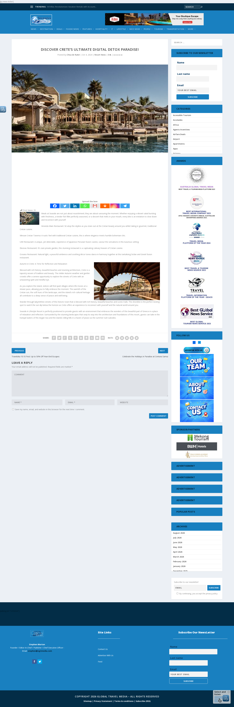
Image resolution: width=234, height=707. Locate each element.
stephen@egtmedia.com (40, 651)
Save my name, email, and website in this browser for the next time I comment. (50, 409)
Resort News (100, 54)
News (33, 29)
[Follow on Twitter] (40, 661)
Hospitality (101, 29)
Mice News (134, 29)
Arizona (176, 153)
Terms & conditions (124, 701)
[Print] (105, 206)
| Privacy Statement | (103, 701)
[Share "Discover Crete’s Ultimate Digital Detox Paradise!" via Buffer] (86, 338)
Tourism (158, 29)
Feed (100, 661)
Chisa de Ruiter (73, 54)
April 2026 (177, 552)
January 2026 (179, 566)
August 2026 (179, 533)
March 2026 (178, 556)
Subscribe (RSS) (143, 701)
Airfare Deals (179, 134)
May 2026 (177, 547)
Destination (46, 29)
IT (112, 29)
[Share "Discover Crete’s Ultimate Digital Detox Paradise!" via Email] (97, 338)
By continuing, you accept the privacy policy (198, 593)
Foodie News (72, 29)
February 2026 (179, 561)
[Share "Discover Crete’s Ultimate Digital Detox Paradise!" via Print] (102, 338)
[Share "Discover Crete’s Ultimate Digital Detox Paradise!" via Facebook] (54, 338)
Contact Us (103, 649)
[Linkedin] (75, 206)
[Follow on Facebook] (34, 661)
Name (180, 62)
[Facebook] (55, 206)
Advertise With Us (105, 655)
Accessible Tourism (182, 115)
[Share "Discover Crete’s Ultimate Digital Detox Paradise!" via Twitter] (59, 338)
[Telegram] (125, 206)
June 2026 (177, 542)
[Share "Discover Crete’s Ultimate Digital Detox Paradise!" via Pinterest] (75, 338)
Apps (175, 148)
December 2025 (180, 571)
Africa (176, 125)
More (190, 29)
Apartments (179, 143)
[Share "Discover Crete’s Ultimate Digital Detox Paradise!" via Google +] (64, 338)
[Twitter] (65, 206)
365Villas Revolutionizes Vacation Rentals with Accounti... (71, 6)
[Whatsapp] (85, 206)
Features (87, 29)
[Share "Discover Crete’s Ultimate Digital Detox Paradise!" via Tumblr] (70, 338)
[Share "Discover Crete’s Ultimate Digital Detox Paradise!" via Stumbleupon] (92, 338)
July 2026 (177, 537)
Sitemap (88, 701)
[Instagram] (115, 206)
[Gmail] (95, 206)
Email (180, 85)
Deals (59, 29)
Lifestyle (121, 29)
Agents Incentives (181, 129)
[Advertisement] (90, 177)
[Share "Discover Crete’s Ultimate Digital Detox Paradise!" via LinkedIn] (81, 338)
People (147, 29)
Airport (176, 139)
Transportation (175, 29)
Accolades (177, 120)
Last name (183, 74)
